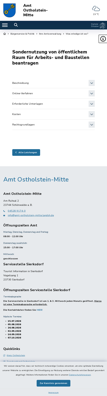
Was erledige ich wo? (77, 33)
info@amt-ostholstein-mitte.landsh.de (31, 215)
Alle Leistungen (27, 152)
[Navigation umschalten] (5, 25)
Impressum (53, 392)
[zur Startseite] (9, 10)
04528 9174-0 (17, 211)
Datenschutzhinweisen (80, 375)
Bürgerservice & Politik (22, 33)
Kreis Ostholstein (16, 355)
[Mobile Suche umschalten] (16, 25)
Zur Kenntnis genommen (53, 383)
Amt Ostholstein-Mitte (35, 10)
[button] (103, 39)
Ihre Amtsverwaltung (50, 33)
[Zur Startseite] (4, 34)
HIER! (40, 309)
